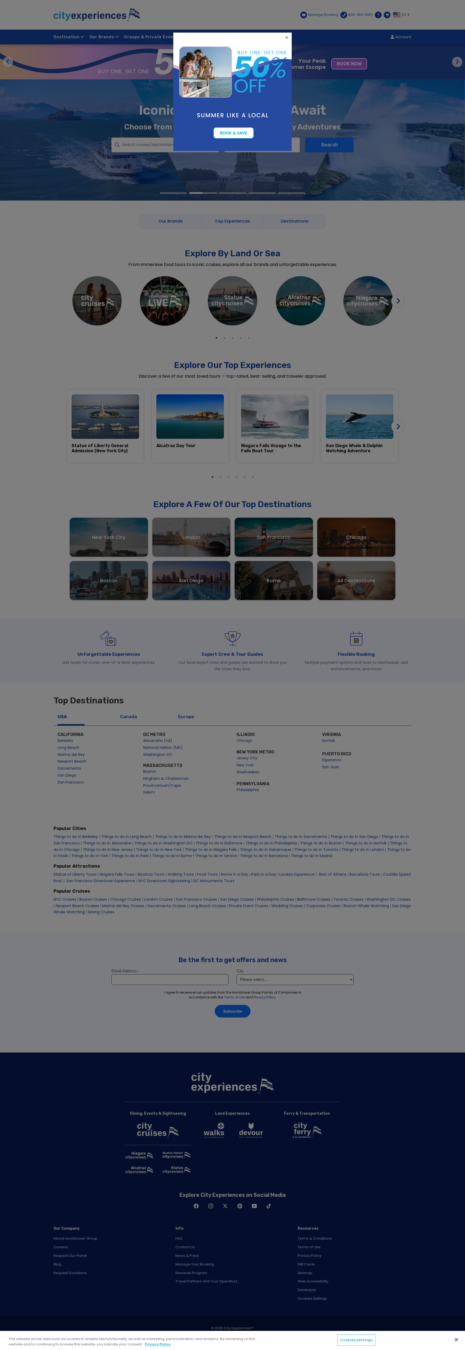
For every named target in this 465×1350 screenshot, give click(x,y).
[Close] (456, 1339)
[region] (232, 1340)
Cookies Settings (356, 1339)
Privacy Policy (158, 1344)
